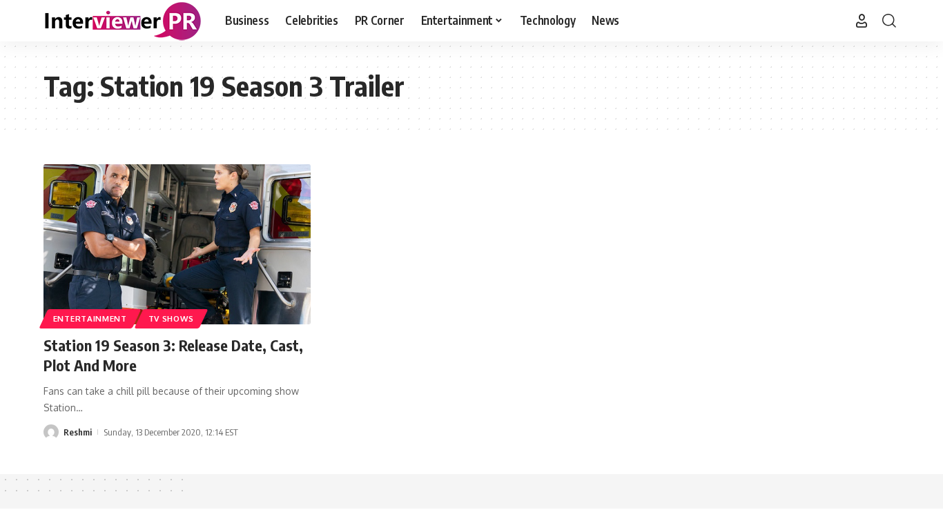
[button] (861, 21)
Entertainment (90, 318)
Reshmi (78, 432)
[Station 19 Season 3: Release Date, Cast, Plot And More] (177, 244)
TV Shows (171, 318)
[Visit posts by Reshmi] (51, 432)
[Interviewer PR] (123, 20)
